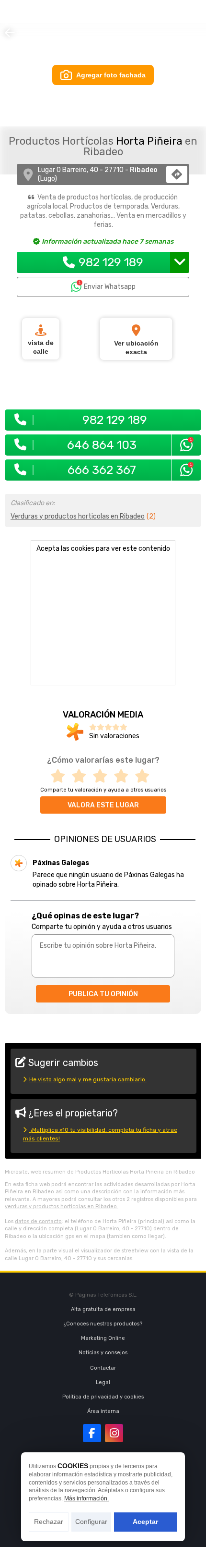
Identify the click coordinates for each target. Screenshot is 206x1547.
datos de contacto (38, 1221)
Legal (103, 1382)
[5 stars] (145, 776)
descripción (107, 1191)
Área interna (103, 1411)
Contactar (103, 1368)
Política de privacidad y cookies (103, 1397)
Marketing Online (103, 1338)
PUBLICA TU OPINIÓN (103, 994)
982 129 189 (111, 262)
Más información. (86, 1498)
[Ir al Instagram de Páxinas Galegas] (114, 1433)
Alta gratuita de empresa (103, 1309)
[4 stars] (124, 776)
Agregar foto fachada (111, 75)
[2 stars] (81, 776)
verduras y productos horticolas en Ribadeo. (61, 1206)
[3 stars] (103, 776)
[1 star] (60, 776)
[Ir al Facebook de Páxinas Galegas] (92, 1433)
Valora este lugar (103, 805)
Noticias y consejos (103, 1352)
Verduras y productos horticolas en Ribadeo (78, 516)
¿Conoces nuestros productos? (103, 1324)
